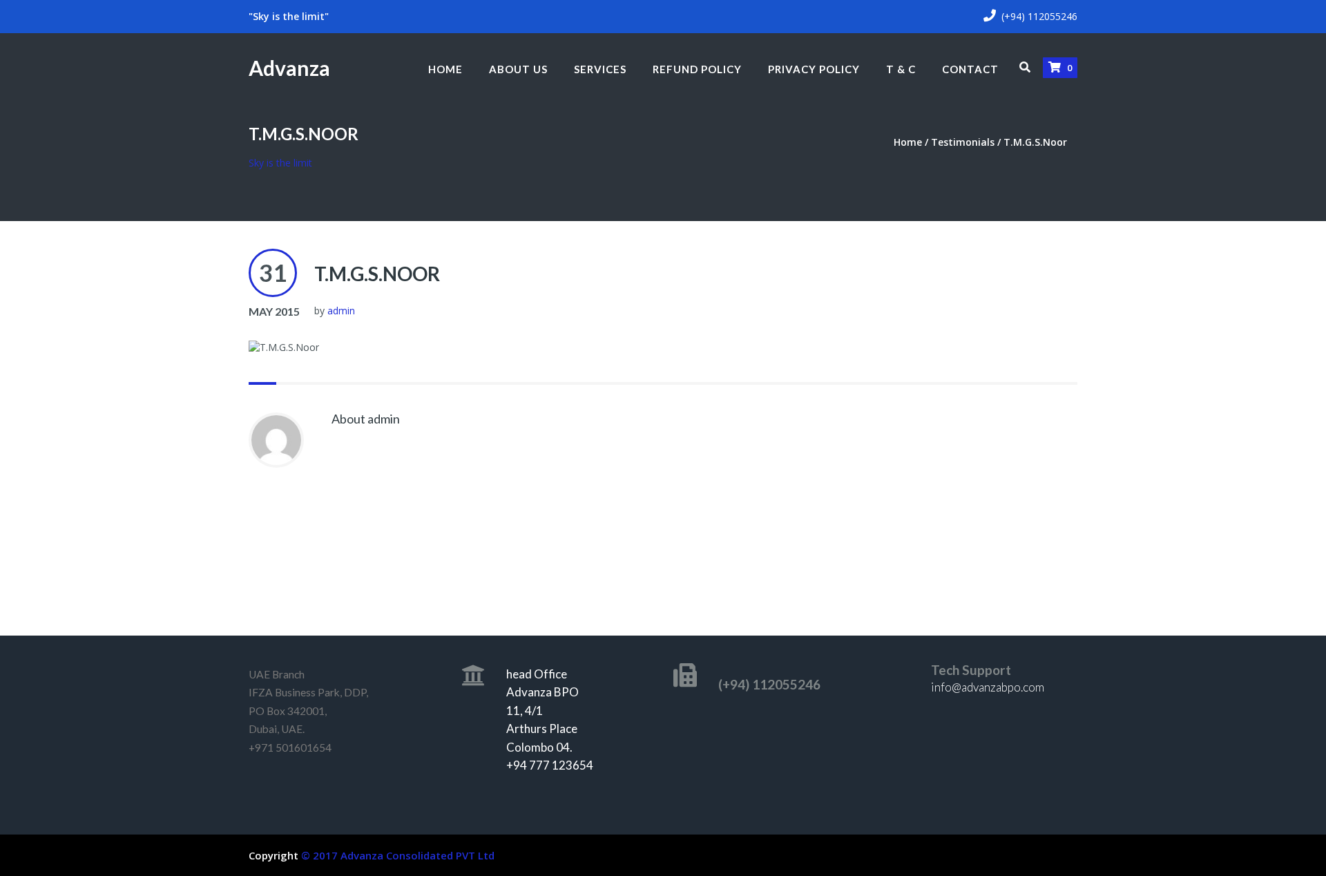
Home (445, 69)
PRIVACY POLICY (814, 69)
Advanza (289, 67)
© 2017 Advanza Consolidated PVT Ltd (397, 855)
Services (600, 69)
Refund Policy (697, 69)
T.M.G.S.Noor (377, 273)
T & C (901, 69)
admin (341, 310)
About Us (518, 69)
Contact (970, 69)
